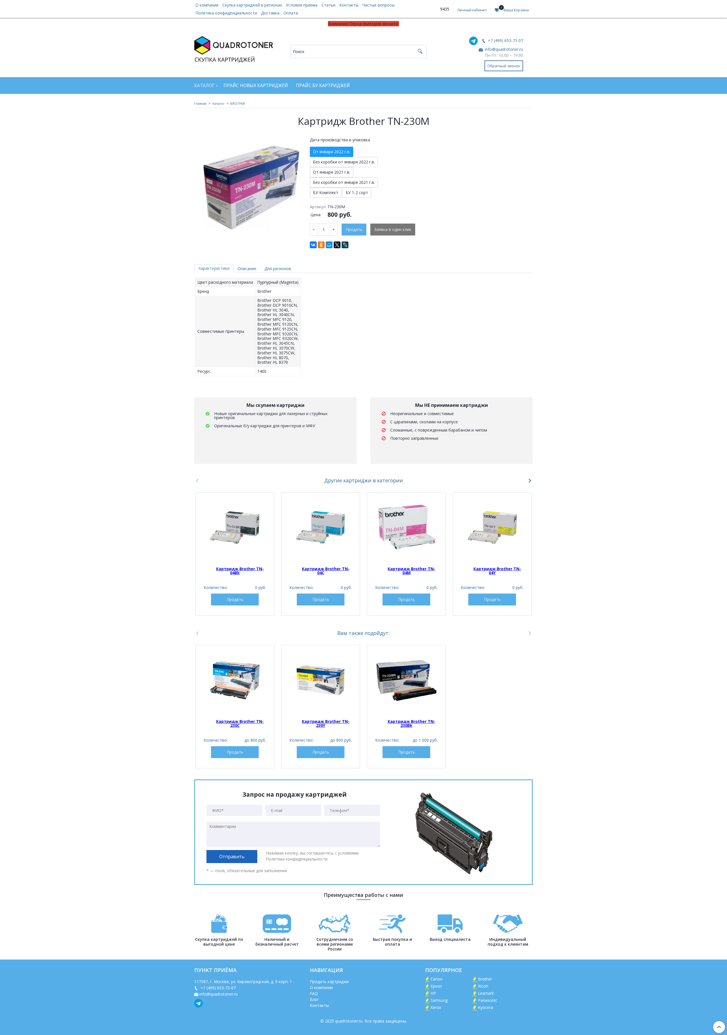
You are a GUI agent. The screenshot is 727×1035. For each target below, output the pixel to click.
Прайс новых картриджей (255, 86)
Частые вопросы (378, 5)
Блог (314, 999)
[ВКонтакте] (313, 244)
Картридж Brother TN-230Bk (411, 723)
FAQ (314, 993)
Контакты (348, 5)
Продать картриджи (329, 981)
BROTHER (237, 103)
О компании (206, 5)
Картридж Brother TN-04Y (497, 570)
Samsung (439, 1000)
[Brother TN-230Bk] (406, 680)
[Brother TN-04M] (406, 528)
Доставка (270, 13)
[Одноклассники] (321, 244)
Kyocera (485, 1007)
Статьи (328, 5)
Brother (485, 979)
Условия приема (301, 5)
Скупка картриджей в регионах (252, 5)
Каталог (204, 86)
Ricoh (483, 986)
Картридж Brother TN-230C (240, 723)
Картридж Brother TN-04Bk (240, 570)
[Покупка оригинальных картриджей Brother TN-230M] (248, 187)
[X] (337, 244)
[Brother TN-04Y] (492, 528)
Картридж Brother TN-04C (326, 570)
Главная (200, 103)
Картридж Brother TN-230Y (326, 723)
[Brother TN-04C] (320, 528)
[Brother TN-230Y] (320, 680)
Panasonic (487, 1000)
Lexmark (486, 993)
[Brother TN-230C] (235, 680)
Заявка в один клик (392, 229)
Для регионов (277, 268)
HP (433, 993)
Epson (436, 986)
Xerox (436, 1007)
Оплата (290, 13)
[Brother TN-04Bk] (235, 528)
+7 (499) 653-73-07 (505, 40)
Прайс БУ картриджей (323, 86)
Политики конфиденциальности (296, 859)
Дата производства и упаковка (340, 140)
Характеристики (214, 268)
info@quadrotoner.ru (503, 49)
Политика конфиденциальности (226, 13)
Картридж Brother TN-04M (411, 570)
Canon (436, 979)
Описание (247, 268)
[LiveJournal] (345, 244)
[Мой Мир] (329, 244)
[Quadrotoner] (233, 48)
